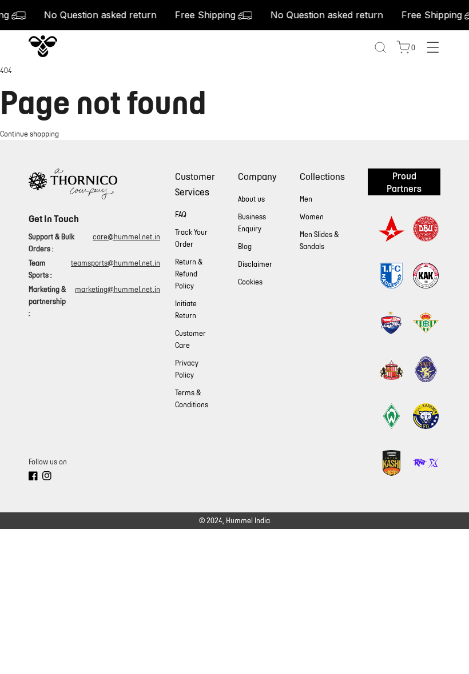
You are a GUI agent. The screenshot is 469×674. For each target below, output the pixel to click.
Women (312, 216)
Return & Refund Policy (188, 274)
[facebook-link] (33, 477)
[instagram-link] (46, 477)
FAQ (180, 214)
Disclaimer (255, 264)
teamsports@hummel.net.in (115, 263)
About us (251, 199)
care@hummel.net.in (126, 236)
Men (306, 199)
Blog (245, 246)
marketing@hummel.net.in (117, 289)
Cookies (250, 282)
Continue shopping (29, 134)
